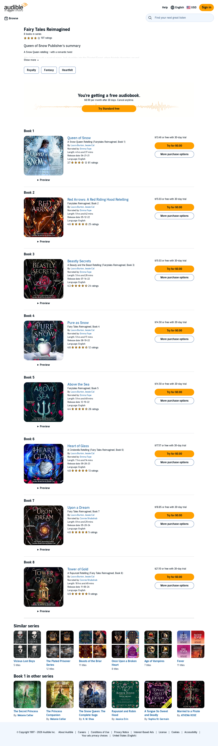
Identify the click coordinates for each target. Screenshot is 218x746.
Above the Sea (78, 384)
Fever (180, 661)
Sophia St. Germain (158, 719)
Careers (82, 732)
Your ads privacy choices (95, 735)
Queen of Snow (79, 138)
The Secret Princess (26, 711)
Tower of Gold (77, 569)
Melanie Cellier (25, 715)
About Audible (65, 732)
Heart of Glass (78, 446)
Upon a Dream (78, 508)
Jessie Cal (89, 145)
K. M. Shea (88, 719)
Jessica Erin (122, 719)
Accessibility (190, 732)
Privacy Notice (121, 732)
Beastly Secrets (79, 261)
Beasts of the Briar (90, 661)
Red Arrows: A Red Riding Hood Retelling (97, 200)
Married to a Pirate (188, 711)
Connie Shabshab (88, 518)
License (163, 732)
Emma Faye (85, 148)
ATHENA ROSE (188, 715)
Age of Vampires (154, 661)
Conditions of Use (100, 732)
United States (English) (124, 735)
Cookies (176, 732)
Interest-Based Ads (144, 732)
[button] (31, 60)
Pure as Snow (78, 323)
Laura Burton (77, 145)
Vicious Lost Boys (24, 661)
